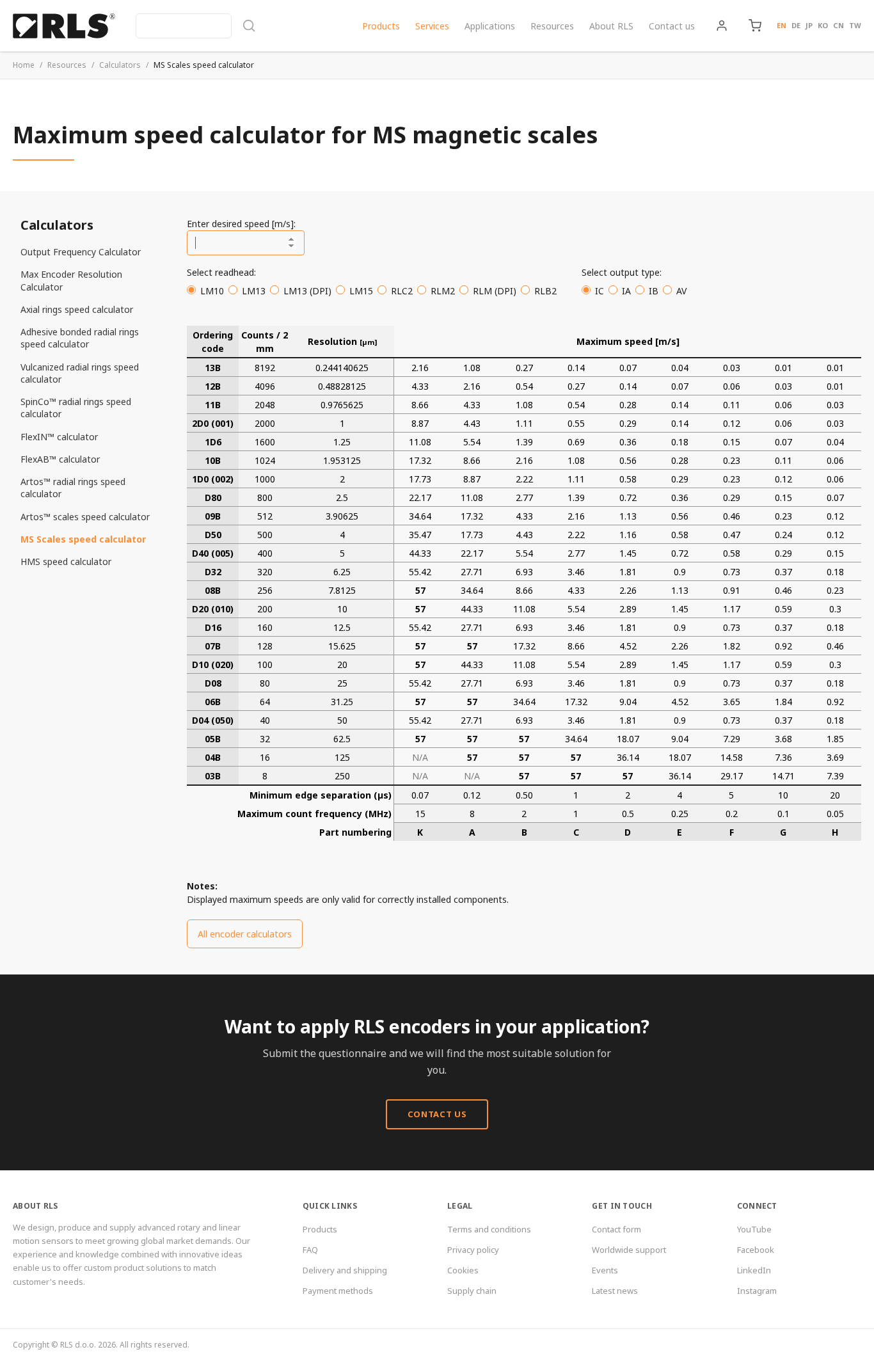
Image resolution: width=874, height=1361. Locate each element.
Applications (490, 26)
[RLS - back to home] (64, 25)
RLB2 (545, 291)
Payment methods (338, 1290)
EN (781, 25)
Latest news (615, 1290)
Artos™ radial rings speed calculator (72, 487)
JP (809, 25)
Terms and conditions (489, 1229)
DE (795, 25)
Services (432, 26)
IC (599, 291)
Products (381, 26)
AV (681, 291)
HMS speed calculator (65, 561)
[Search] (196, 25)
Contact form (616, 1229)
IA (626, 291)
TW (855, 25)
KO (823, 25)
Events (605, 1270)
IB (653, 291)
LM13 (254, 291)
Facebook (755, 1249)
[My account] (721, 25)
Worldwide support (629, 1249)
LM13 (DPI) (307, 291)
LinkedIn (754, 1270)
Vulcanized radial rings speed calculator (79, 373)
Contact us (672, 26)
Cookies (463, 1270)
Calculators (120, 65)
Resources (552, 26)
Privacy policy (473, 1249)
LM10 (212, 291)
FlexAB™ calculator (60, 459)
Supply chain (472, 1290)
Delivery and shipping (345, 1270)
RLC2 (402, 291)
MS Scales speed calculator (83, 539)
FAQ (310, 1249)
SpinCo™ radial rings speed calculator (75, 407)
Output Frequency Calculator (80, 252)
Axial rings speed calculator (76, 309)
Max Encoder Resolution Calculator (71, 280)
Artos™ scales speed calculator (85, 517)
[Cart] (755, 25)
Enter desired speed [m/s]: (241, 224)
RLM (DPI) (494, 291)
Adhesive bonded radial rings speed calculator (79, 338)
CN (838, 25)
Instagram (757, 1290)
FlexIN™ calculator (59, 437)
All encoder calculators (245, 934)
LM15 (361, 291)
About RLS (611, 26)
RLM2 (443, 291)
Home (24, 65)
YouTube (754, 1229)
